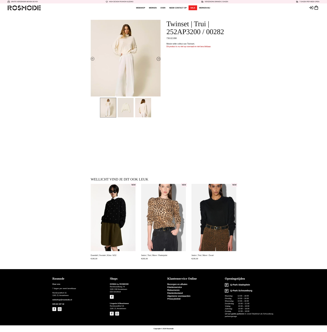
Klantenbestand (175, 293)
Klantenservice (174, 287)
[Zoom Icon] (126, 62)
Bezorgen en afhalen (177, 284)
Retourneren (173, 290)
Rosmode (170, 329)
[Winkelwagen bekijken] (316, 7)
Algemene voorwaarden (178, 296)
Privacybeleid (173, 299)
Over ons (56, 284)
